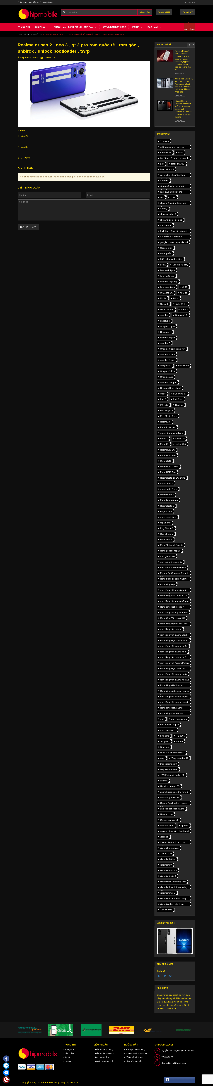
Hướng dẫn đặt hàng (114, 27)
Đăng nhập (164, 12)
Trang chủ (24, 27)
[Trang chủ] (38, 14)
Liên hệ (135, 27)
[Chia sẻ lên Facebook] (159, 976)
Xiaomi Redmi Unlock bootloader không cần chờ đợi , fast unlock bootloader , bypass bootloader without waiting (183, 109)
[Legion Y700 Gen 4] (175, 941)
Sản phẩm (40, 27)
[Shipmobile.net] (38, 1053)
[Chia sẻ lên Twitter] (165, 976)
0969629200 (167, 1057)
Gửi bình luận (28, 227)
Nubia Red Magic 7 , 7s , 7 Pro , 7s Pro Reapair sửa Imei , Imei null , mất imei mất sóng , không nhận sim (184, 85)
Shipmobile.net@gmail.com (174, 1063)
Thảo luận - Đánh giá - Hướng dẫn (74, 27)
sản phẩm (189, 29)
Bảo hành (153, 27)
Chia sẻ (161, 971)
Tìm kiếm (145, 12)
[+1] (171, 976)
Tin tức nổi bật (165, 44)
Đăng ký (188, 12)
